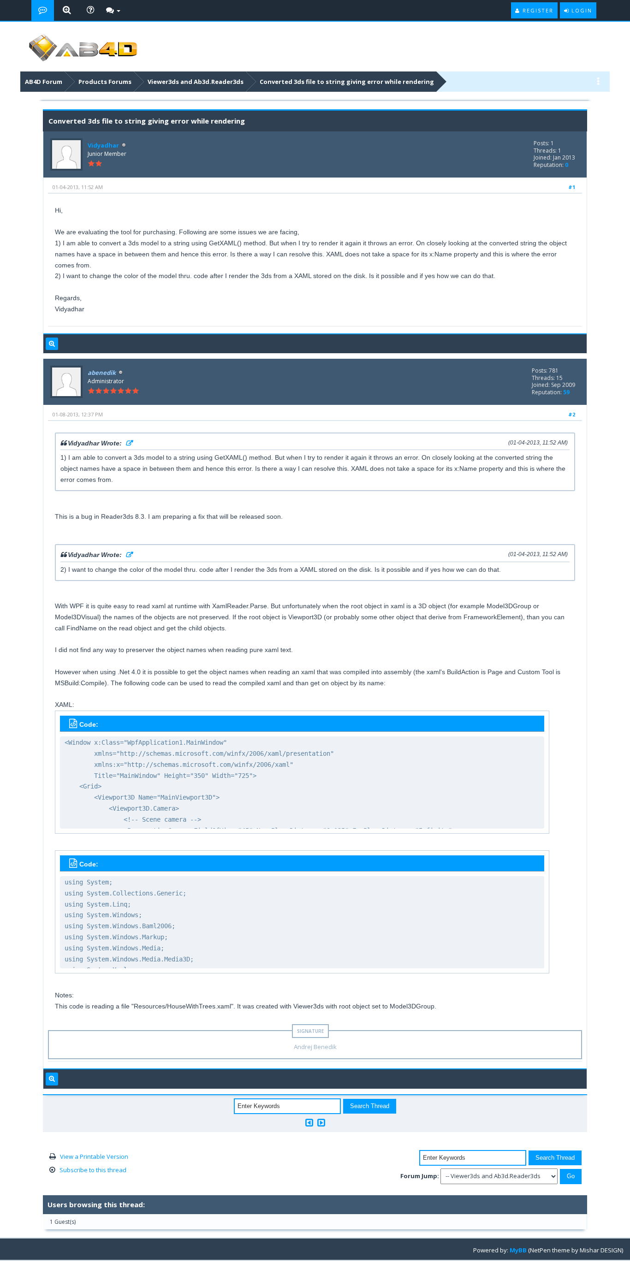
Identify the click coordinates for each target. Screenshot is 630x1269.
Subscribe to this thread (92, 1170)
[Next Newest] (321, 1122)
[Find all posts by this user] (52, 344)
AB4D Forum (43, 81)
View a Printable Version (94, 1156)
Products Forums (104, 81)
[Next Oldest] (309, 1122)
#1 (571, 187)
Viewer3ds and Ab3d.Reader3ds (196, 81)
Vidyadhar (103, 145)
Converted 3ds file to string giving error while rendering (347, 81)
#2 (571, 414)
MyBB (518, 1250)
